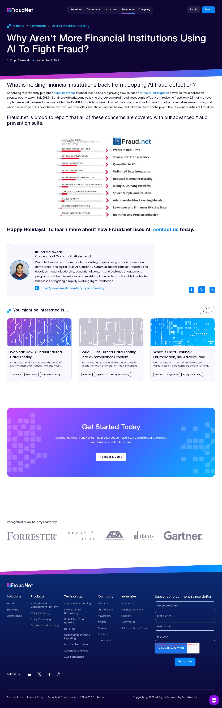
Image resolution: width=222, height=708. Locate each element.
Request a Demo (111, 457)
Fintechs (126, 616)
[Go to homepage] (20, 10)
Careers (102, 628)
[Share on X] (201, 289)
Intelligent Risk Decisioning (72, 611)
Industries (129, 596)
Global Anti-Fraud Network (74, 620)
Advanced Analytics (76, 650)
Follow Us (103, 634)
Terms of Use (15, 697)
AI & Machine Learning (77, 603)
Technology (73, 596)
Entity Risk (13, 609)
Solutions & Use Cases (134, 628)
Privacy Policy (35, 697)
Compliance (14, 616)
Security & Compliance (62, 697)
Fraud (10, 603)
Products (38, 596)
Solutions (14, 596)
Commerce (128, 622)
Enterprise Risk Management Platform (44, 605)
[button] (76, 10)
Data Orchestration (76, 644)
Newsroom (104, 616)
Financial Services (132, 609)
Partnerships (105, 609)
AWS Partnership (74, 656)
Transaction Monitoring (45, 625)
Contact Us (105, 640)
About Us (103, 603)
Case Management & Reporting (77, 636)
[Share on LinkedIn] (212, 290)
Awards (102, 622)
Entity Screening (40, 613)
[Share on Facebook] (191, 290)
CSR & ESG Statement (93, 697)
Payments (127, 603)
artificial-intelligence (154, 93)
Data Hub (69, 629)
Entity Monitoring (41, 619)
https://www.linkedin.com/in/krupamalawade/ (73, 288)
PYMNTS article (64, 93)
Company (105, 596)
